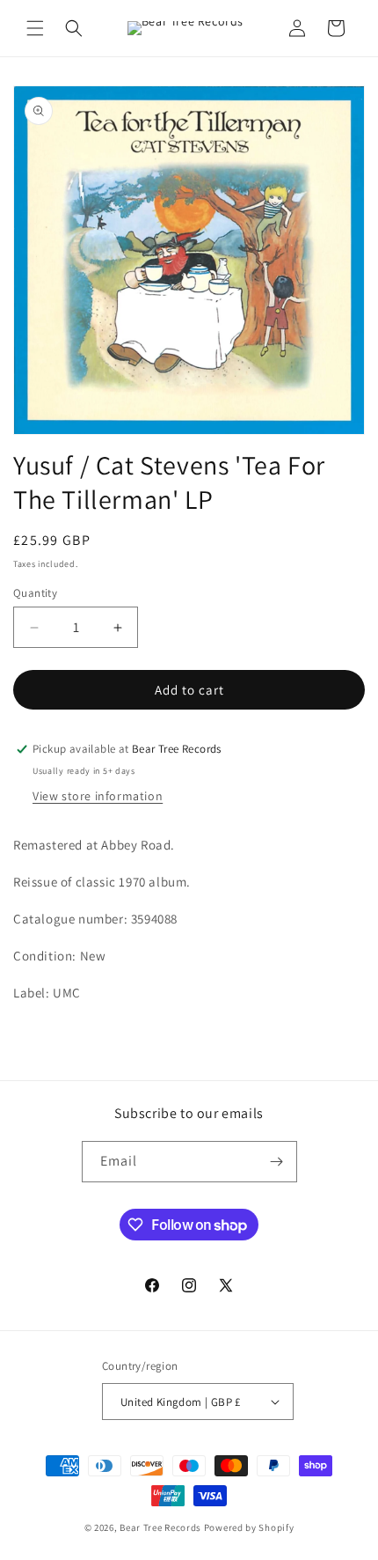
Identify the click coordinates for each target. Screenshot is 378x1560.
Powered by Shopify (249, 1527)
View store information (98, 796)
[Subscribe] (277, 1161)
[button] (35, 28)
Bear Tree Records (160, 1527)
